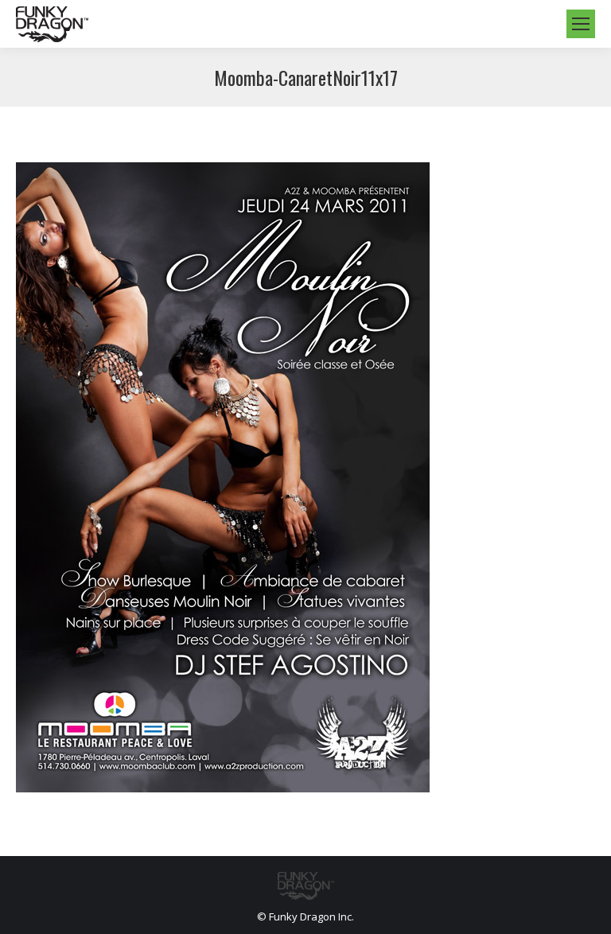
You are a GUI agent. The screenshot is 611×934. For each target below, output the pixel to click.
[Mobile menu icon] (580, 24)
